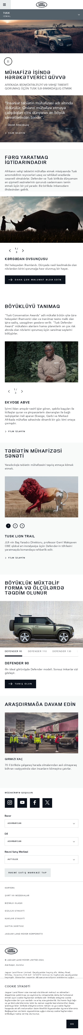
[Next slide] (23, 250)
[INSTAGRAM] (9, 803)
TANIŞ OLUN (23, 684)
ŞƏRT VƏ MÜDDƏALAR (17, 895)
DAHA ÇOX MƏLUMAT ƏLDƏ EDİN (38, 280)
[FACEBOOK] (35, 803)
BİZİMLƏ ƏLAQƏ (14, 903)
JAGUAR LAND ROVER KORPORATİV (24, 934)
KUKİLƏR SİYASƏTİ (15, 918)
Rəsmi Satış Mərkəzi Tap (27, 873)
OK (72, 1024)
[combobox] (41, 823)
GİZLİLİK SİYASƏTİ (15, 911)
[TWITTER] (47, 803)
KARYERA (10, 888)
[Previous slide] (10, 250)
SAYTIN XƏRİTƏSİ (14, 926)
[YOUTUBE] (22, 803)
